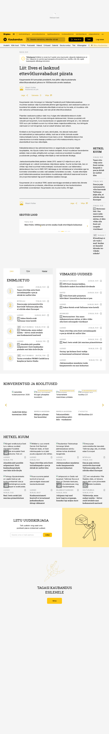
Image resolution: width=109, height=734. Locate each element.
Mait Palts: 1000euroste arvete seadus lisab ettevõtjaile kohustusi (53, 225)
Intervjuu (21, 301)
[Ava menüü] (13, 34)
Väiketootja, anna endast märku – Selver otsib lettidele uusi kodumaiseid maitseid (30, 332)
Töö (73, 45)
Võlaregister (82, 45)
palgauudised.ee (94, 34)
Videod (39, 45)
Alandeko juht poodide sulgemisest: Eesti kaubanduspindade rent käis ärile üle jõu (30, 346)
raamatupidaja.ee (81, 34)
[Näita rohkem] (102, 34)
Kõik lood (15, 45)
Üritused (47, 45)
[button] (26, 535)
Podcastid (31, 45)
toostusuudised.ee (68, 34)
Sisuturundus (65, 45)
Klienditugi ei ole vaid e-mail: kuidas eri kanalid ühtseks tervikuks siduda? (99, 245)
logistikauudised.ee (53, 34)
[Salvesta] (48, 287)
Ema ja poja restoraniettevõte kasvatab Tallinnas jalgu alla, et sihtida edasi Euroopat (99, 192)
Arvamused (64, 313)
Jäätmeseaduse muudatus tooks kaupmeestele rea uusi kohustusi (67, 465)
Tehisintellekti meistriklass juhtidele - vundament (64, 417)
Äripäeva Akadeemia (41, 411)
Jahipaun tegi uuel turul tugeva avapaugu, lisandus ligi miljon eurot (67, 498)
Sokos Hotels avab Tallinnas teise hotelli (81, 307)
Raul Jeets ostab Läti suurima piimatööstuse (82, 342)
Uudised (20, 287)
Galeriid (55, 45)
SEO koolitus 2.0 (85, 414)
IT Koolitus (83, 411)
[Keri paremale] (87, 226)
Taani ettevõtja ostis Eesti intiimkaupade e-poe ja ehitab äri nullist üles (98, 167)
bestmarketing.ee (24, 34)
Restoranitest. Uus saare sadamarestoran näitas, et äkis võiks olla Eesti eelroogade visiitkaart (99, 219)
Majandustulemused (68, 281)
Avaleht (6, 45)
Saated (62, 293)
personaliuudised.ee (38, 34)
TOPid (22, 45)
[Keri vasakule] (41, 226)
